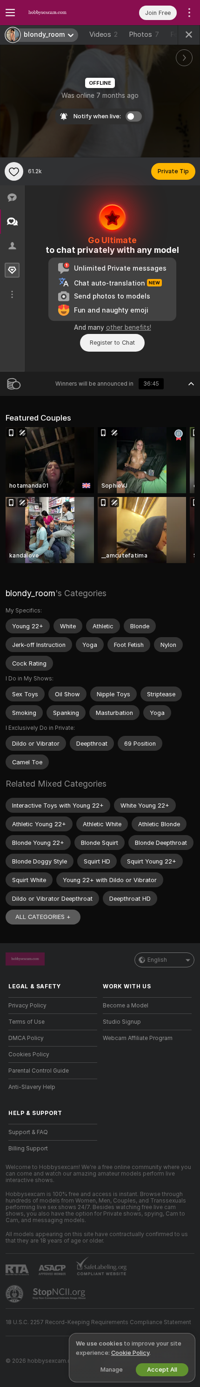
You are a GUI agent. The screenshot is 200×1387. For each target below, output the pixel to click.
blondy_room (30, 593)
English (157, 960)
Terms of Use (26, 1022)
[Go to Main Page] (60, 12)
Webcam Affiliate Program (138, 1038)
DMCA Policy (26, 1038)
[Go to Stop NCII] (60, 1293)
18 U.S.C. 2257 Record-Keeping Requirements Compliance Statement (98, 1322)
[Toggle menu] (10, 12)
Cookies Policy (28, 1054)
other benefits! (128, 327)
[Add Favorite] (14, 171)
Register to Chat (112, 342)
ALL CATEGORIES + (43, 916)
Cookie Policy (130, 1352)
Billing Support (28, 1148)
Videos (103, 34)
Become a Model (125, 1005)
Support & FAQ (28, 1132)
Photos (144, 34)
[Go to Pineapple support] (15, 1294)
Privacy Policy (27, 1005)
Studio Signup (122, 1022)
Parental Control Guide (38, 1070)
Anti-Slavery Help (31, 1087)
